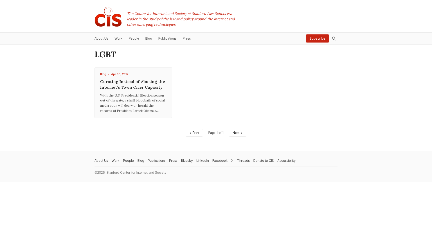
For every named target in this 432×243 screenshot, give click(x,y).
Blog (103, 74)
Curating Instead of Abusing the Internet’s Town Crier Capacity (132, 84)
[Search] (334, 38)
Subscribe (317, 38)
